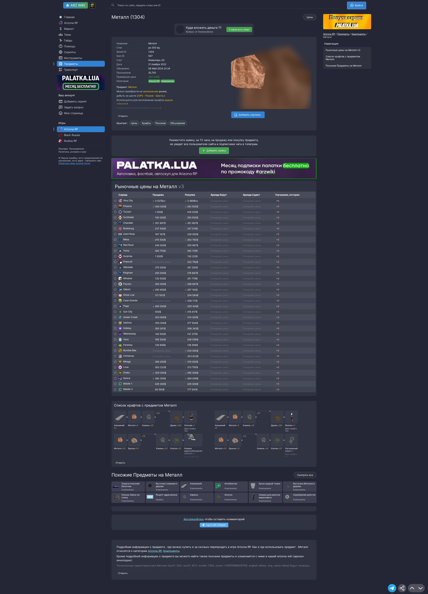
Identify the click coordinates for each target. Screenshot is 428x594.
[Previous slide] (187, 45)
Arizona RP (154, 81)
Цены (310, 17)
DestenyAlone (205, 31)
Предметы (343, 34)
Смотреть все (305, 475)
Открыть (123, 116)
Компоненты (168, 81)
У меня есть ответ (239, 29)
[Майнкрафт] (92, 5)
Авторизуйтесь (194, 519)
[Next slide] (308, 45)
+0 (277, 201)
